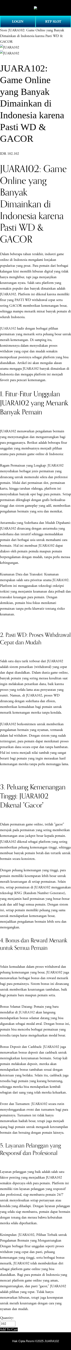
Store (3, 30)
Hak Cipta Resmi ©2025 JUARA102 (35, 1341)
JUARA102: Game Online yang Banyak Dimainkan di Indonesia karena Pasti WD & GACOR (32, 36)
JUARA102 (8, 328)
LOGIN (17, 21)
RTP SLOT (53, 21)
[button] (9, 1329)
